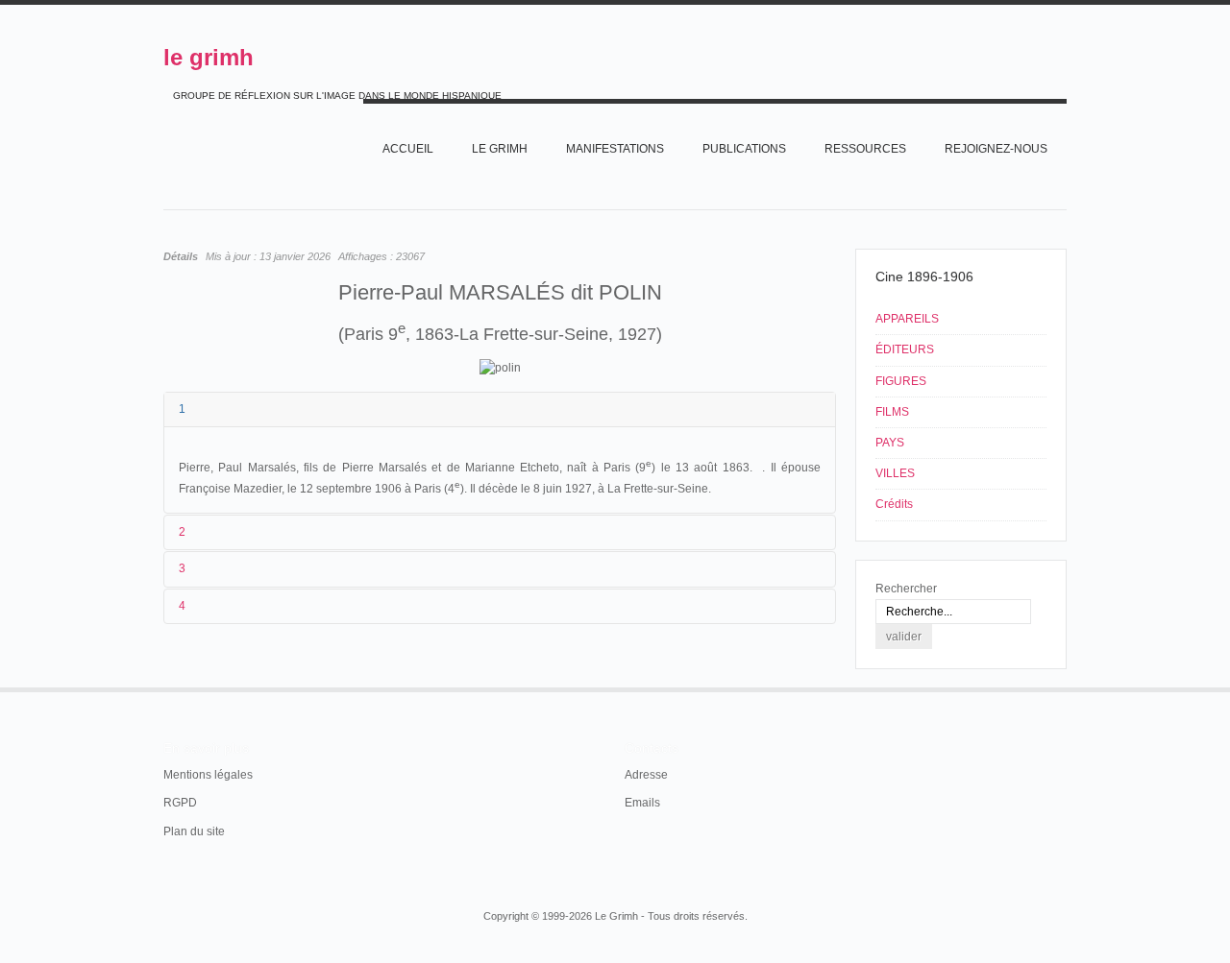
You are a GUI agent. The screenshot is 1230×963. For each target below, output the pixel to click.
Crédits (894, 504)
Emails (642, 802)
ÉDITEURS (904, 349)
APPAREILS (907, 318)
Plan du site (194, 831)
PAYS (889, 442)
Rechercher (906, 588)
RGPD (180, 802)
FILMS (892, 412)
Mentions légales (208, 775)
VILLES (895, 473)
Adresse (646, 775)
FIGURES (900, 381)
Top (1065, 687)
